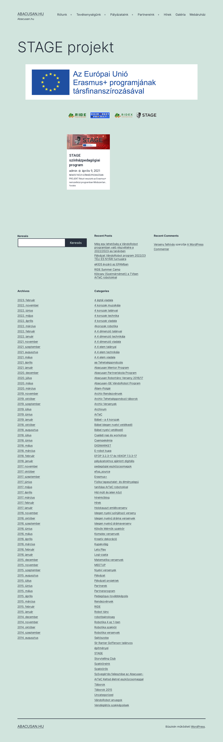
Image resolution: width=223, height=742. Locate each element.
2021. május (24, 357)
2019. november (27, 393)
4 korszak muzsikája (107, 305)
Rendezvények (103, 601)
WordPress (198, 726)
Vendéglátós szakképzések (111, 705)
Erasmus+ (100, 476)
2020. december (28, 372)
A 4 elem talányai (105, 346)
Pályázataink (119, 14)
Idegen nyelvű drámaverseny (112, 523)
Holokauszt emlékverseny (110, 507)
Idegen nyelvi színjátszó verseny (115, 513)
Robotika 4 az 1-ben (107, 622)
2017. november (27, 466)
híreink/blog (102, 497)
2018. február (26, 455)
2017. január (25, 507)
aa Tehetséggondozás (108, 362)
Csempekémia (103, 440)
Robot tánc (101, 611)
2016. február (25, 549)
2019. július (24, 409)
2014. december (27, 616)
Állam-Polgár (102, 388)
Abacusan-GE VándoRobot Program (117, 383)
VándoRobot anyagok (108, 700)
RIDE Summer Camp (107, 269)
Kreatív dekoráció (105, 539)
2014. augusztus (27, 637)
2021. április (24, 362)
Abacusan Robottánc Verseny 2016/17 (118, 378)
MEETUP (100, 565)
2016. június (24, 528)
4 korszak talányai (106, 310)
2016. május (24, 533)
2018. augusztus (27, 429)
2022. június (25, 310)
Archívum (100, 409)
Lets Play (100, 549)
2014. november (27, 622)
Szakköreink (102, 663)
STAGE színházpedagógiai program (84, 160)
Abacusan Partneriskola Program (115, 372)
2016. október (26, 518)
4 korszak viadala (105, 320)
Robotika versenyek (107, 632)
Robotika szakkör (105, 627)
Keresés (22, 236)
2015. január (25, 611)
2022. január (25, 336)
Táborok (99, 684)
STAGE (98, 653)
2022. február (26, 331)
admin (73, 171)
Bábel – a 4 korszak (106, 419)
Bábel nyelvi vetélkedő (108, 429)
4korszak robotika (106, 326)
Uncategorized (103, 694)
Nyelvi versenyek (105, 570)
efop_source (102, 471)
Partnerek (100, 585)
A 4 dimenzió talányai (108, 331)
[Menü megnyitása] (71, 15)
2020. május (25, 383)
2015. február (26, 606)
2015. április (25, 596)
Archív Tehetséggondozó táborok (116, 398)
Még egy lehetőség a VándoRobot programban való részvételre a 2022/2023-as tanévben (116, 247)
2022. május (25, 315)
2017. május (24, 487)
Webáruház (197, 14)
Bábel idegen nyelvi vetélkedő (113, 424)
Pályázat (99, 575)
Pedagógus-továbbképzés (111, 596)
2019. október (26, 398)
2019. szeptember (29, 403)
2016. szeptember (28, 523)
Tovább (72, 185)
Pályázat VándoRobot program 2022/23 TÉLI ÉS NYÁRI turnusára (120, 257)
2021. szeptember (28, 346)
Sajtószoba (101, 637)
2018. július (24, 435)
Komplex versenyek (106, 533)
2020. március (26, 388)
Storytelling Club (105, 658)
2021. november (27, 341)
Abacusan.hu (30, 14)
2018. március (26, 450)
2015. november (27, 565)
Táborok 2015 (103, 689)
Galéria (181, 14)
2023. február (26, 300)
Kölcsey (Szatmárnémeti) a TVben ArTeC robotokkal (116, 275)
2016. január (25, 554)
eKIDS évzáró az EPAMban (111, 264)
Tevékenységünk (88, 14)
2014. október (26, 627)
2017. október (26, 471)
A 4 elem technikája (107, 352)
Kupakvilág (101, 544)
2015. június (24, 585)
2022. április (25, 320)
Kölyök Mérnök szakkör (109, 528)
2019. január (25, 419)
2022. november (28, 305)
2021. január (25, 367)
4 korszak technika (106, 315)
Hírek (167, 14)
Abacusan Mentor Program (111, 367)
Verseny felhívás (164, 244)
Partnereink (146, 14)
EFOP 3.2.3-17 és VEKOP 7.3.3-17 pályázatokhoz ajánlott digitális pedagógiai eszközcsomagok (115, 461)
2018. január (25, 461)
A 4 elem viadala (104, 357)
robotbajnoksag (104, 616)
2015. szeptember (29, 570)
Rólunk (62, 14)
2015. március (26, 601)
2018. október (26, 424)
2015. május (25, 591)
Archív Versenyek (105, 403)
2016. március (26, 544)
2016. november (27, 513)
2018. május (25, 445)
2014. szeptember (29, 632)
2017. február (25, 502)
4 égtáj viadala (103, 300)
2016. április (24, 539)
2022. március (26, 326)
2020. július (24, 378)
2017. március (26, 497)
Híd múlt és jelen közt (108, 492)
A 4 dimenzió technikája (109, 336)
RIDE (97, 606)
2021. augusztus (27, 352)
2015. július (24, 580)
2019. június (24, 414)
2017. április (24, 492)
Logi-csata (101, 554)
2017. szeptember (28, 476)
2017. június (24, 481)
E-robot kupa (102, 450)
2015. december (27, 559)
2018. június (24, 440)
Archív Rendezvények (108, 393)
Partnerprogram (104, 591)
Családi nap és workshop (110, 435)
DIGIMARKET (102, 445)
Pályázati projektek (106, 580)
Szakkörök (101, 668)
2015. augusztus (27, 575)
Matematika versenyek (108, 559)
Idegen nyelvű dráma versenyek (114, 518)
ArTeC (98, 414)
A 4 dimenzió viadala (107, 341)
